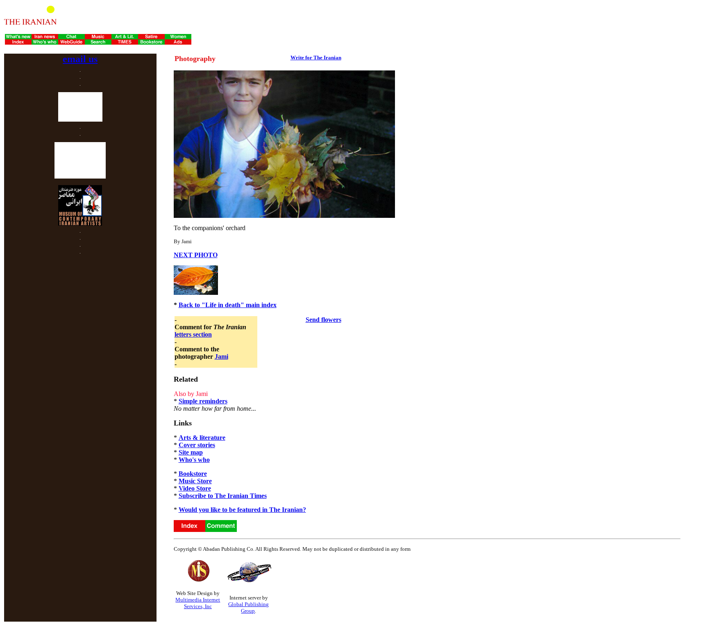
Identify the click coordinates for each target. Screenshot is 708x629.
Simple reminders (203, 401)
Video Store (195, 488)
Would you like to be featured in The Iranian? (242, 509)
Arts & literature (202, 437)
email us (80, 59)
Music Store (195, 480)
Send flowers (323, 319)
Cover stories (197, 444)
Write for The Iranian (315, 57)
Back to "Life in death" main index (228, 304)
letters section (193, 334)
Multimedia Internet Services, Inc (197, 603)
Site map (191, 452)
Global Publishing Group (248, 607)
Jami (221, 356)
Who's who (194, 459)
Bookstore (193, 473)
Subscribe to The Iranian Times (223, 495)
